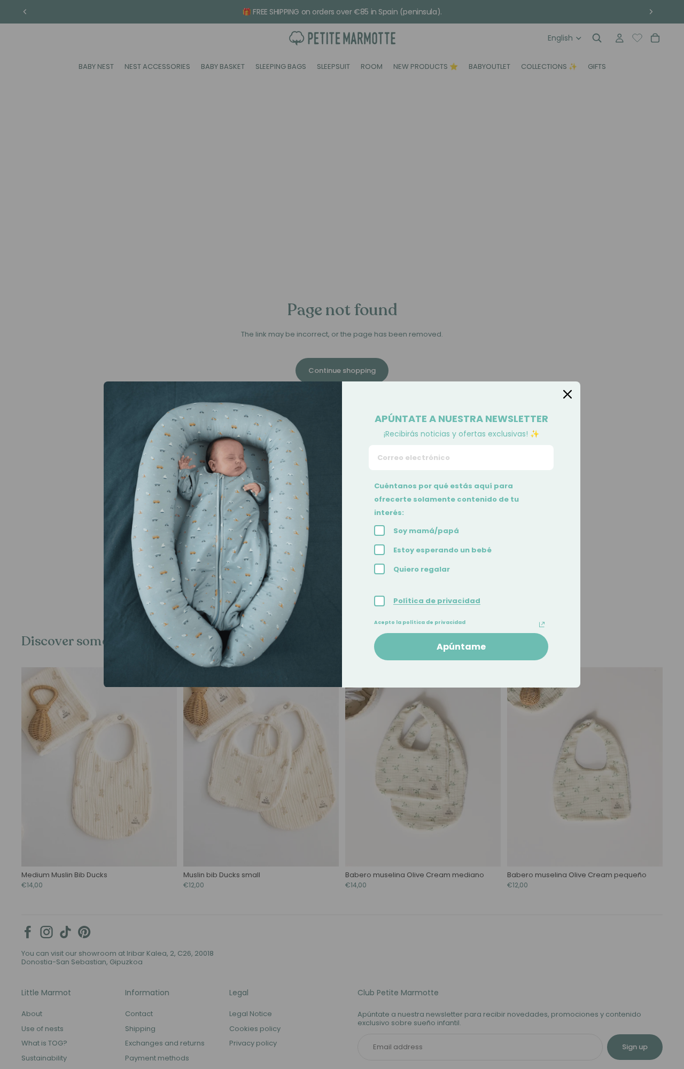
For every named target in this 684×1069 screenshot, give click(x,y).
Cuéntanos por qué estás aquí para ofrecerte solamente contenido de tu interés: (446, 499)
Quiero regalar (421, 569)
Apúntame (461, 647)
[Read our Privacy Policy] (541, 624)
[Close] (567, 394)
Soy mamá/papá (426, 531)
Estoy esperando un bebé (442, 550)
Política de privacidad (436, 601)
